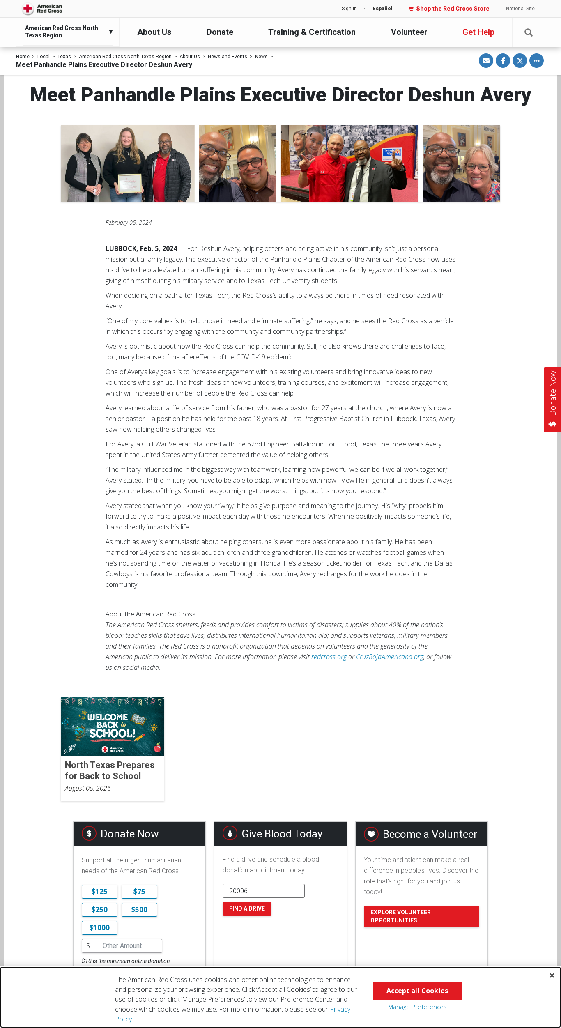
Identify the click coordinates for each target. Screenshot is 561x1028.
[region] (280, 997)
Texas (64, 57)
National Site (520, 9)
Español (382, 9)
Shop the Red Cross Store (453, 9)
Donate (220, 32)
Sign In (349, 9)
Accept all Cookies (417, 990)
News (261, 57)
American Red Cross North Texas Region (125, 57)
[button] (528, 32)
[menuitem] (66, 31)
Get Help (478, 32)
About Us (154, 32)
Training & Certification (312, 32)
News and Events (227, 57)
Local (43, 57)
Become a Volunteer (430, 834)
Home (23, 57)
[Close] (552, 975)
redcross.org (329, 656)
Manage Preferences (417, 1007)
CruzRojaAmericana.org (389, 656)
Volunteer (409, 32)
